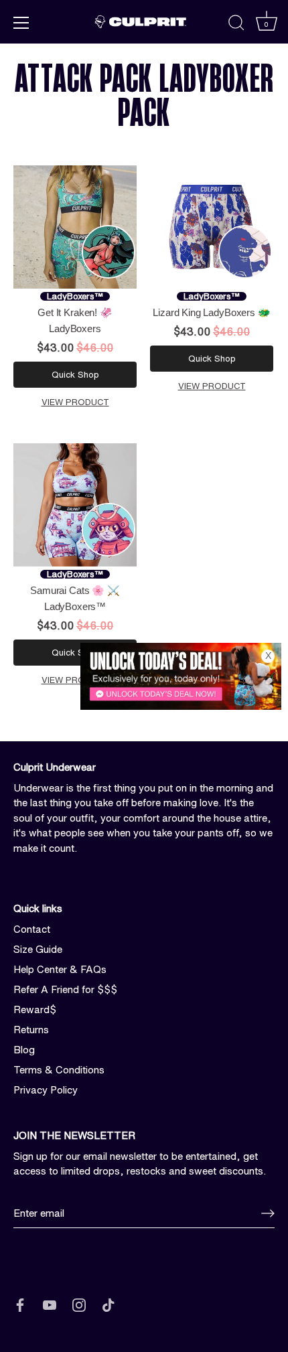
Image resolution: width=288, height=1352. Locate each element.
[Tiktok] (108, 1304)
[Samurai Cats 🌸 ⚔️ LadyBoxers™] (75, 505)
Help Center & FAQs (59, 969)
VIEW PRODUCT (75, 402)
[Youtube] (49, 1304)
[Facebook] (20, 1304)
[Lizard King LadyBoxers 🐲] (211, 227)
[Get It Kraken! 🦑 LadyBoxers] (75, 227)
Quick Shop (75, 374)
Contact (31, 929)
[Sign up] (268, 1213)
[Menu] (21, 22)
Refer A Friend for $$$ (65, 989)
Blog (24, 1050)
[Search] (236, 25)
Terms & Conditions (58, 1070)
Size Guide (37, 949)
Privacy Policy (45, 1090)
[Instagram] (79, 1304)
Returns (31, 1030)
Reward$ (34, 1009)
